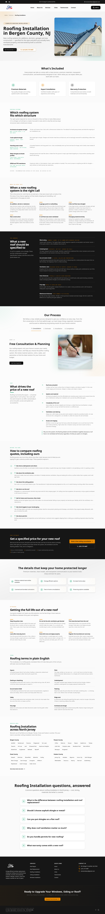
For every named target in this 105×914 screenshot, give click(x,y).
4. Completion (69, 328)
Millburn (39, 760)
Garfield (13, 743)
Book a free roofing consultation (81, 541)
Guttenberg (87, 760)
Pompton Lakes (66, 746)
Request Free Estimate (51, 899)
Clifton (56, 743)
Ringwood (64, 749)
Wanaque (57, 749)
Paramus (28, 743)
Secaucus (66, 760)
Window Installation (35, 877)
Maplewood (14, 763)
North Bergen (88, 757)
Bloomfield (28, 757)
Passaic (70, 743)
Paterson (63, 743)
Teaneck (13, 746)
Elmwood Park (33, 746)
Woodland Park (77, 746)
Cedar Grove (33, 763)
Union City (79, 757)
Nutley (42, 757)
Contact (73, 7)
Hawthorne (83, 743)
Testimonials (64, 7)
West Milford (86, 746)
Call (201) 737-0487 (27, 50)
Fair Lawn (44, 743)
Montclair (20, 757)
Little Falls (57, 746)
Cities (56, 7)
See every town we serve (16, 769)
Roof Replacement (34, 869)
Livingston (32, 760)
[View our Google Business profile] (98, 910)
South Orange (23, 763)
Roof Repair (33, 866)
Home (32, 7)
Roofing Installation (35, 872)
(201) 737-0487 (83, 546)
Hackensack (21, 743)
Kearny (73, 760)
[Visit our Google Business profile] (9, 2)
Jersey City (57, 757)
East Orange (23, 760)
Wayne (76, 743)
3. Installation (57, 328)
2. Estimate (47, 328)
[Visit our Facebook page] (6, 2)
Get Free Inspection (16, 363)
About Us (40, 7)
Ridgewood (36, 743)
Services (47, 7)
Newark (13, 757)
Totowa (90, 743)
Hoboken (65, 757)
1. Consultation (36, 328)
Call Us (97, 7)
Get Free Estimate (9, 49)
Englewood (22, 749)
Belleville (35, 757)
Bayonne (72, 757)
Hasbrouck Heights (44, 746)
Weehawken (58, 760)
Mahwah (30, 749)
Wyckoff (37, 749)
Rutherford (14, 749)
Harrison (79, 760)
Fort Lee (20, 746)
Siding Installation (35, 874)
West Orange (14, 760)
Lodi (26, 746)
